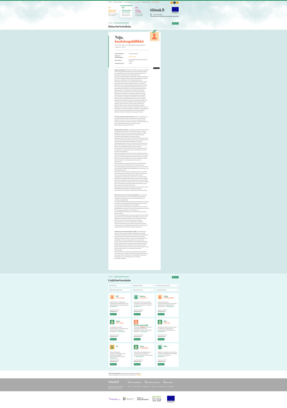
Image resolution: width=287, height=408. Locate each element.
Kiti (165, 321)
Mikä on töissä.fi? (118, 2)
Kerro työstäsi (155, 2)
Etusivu (110, 2)
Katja (166, 296)
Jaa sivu (176, 23)
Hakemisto (137, 2)
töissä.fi (157, 10)
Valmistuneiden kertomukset (121, 23)
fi (174, 2)
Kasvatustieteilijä (141, 325)
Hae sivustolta (151, 15)
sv (177, 2)
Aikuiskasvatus (132, 56)
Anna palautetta (146, 2)
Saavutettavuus (128, 2)
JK (117, 346)
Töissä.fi (110, 23)
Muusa (142, 296)
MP (117, 296)
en (171, 2)
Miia (165, 346)
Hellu (118, 321)
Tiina (142, 346)
